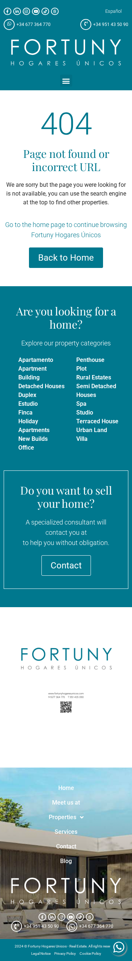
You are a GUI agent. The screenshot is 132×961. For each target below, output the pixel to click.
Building (29, 377)
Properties (62, 817)
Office (26, 447)
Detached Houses (41, 386)
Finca (25, 412)
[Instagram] (26, 11)
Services (66, 831)
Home (66, 787)
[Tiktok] (45, 11)
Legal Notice (41, 953)
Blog (66, 861)
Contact (66, 846)
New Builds (33, 438)
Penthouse (90, 359)
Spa (81, 403)
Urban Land (91, 430)
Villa (82, 438)
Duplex (27, 394)
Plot (81, 368)
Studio (84, 412)
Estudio (28, 403)
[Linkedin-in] (17, 11)
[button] (66, 81)
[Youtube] (36, 11)
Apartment (32, 368)
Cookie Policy (90, 953)
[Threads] (55, 11)
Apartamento (35, 359)
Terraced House (97, 421)
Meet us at (66, 802)
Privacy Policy (65, 953)
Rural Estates (93, 377)
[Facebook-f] (7, 11)
